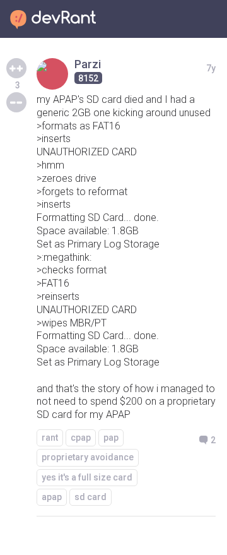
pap (111, 438)
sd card (90, 497)
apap (52, 497)
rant (50, 438)
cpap (81, 438)
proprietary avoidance (88, 457)
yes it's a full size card (87, 477)
